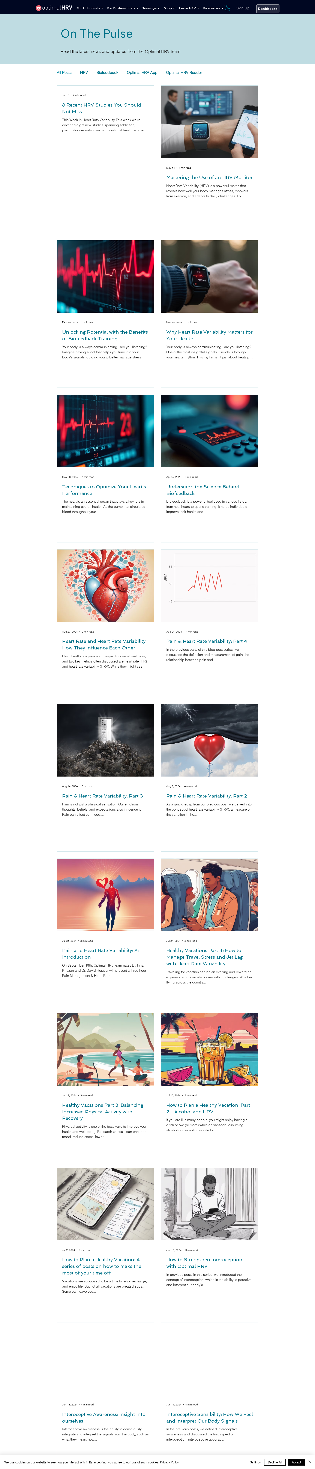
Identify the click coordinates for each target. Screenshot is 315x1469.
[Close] (309, 1462)
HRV (84, 72)
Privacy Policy (169, 1462)
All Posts (64, 72)
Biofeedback (107, 72)
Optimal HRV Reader (184, 72)
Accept (296, 1462)
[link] (227, 8)
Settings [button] (255, 1462)
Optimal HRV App (142, 72)
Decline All (275, 1462)
